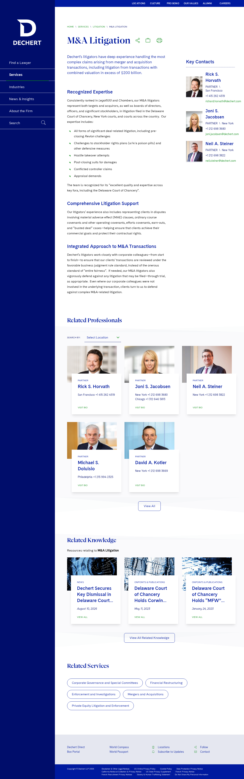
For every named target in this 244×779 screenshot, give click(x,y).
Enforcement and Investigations (94, 694)
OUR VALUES (191, 3)
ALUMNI (207, 3)
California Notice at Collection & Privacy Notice (121, 771)
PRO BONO (173, 3)
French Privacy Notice (185, 771)
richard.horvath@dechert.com (220, 101)
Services (83, 26)
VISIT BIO (82, 407)
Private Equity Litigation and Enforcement (100, 705)
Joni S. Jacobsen (152, 386)
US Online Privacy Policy (144, 769)
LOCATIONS (138, 3)
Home (70, 26)
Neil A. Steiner (219, 143)
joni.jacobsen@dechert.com (220, 134)
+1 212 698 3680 (215, 128)
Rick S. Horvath (94, 386)
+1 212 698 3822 (215, 155)
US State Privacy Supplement (158, 771)
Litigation (99, 26)
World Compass (119, 747)
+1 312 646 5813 (155, 399)
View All (149, 506)
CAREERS (225, 3)
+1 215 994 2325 (103, 476)
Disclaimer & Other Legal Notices (115, 769)
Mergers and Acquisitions (146, 694)
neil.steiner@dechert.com (220, 160)
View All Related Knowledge (149, 638)
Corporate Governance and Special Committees (105, 683)
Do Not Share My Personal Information (191, 774)
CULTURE (155, 3)
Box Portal (73, 751)
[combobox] (102, 337)
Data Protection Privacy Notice (190, 769)
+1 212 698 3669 (158, 470)
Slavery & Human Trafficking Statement (153, 774)
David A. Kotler (151, 462)
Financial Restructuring (166, 683)
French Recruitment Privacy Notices (117, 774)
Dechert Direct (76, 747)
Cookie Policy (166, 769)
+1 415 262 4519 (215, 95)
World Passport (118, 751)
